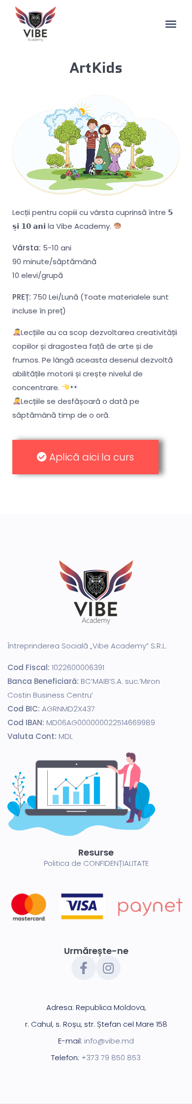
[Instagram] (108, 967)
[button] (85, 457)
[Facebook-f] (83, 967)
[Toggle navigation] (171, 29)
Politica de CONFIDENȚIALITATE (96, 863)
